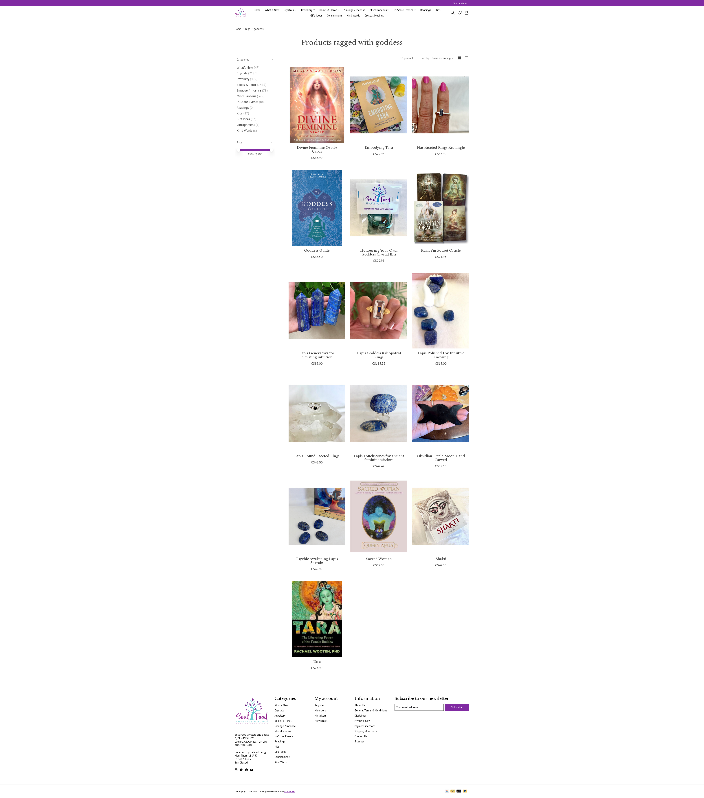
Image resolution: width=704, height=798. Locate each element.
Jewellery (243, 79)
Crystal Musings (374, 15)
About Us (360, 705)
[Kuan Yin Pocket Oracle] (440, 208)
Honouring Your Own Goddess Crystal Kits (378, 252)
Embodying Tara (379, 148)
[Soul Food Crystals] (240, 13)
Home (257, 10)
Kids (438, 10)
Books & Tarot (246, 85)
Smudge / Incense (354, 10)
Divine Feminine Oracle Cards (317, 150)
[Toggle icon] (452, 12)
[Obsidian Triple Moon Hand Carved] (440, 413)
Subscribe (457, 707)
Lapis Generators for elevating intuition (317, 355)
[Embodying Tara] (378, 105)
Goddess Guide (317, 251)
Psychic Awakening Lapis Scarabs (317, 561)
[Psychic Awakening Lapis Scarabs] (317, 516)
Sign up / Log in (460, 3)
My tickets (321, 715)
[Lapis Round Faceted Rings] (317, 413)
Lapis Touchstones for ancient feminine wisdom (379, 458)
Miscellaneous (246, 96)
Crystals (242, 73)
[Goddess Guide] (317, 208)
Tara (317, 662)
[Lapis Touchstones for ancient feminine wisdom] (378, 413)
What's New (272, 10)
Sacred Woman (379, 559)
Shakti (441, 559)
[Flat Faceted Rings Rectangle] (440, 105)
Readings (425, 10)
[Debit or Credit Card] (458, 791)
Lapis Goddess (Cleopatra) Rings (379, 355)
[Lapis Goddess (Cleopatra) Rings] (378, 310)
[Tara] (317, 619)
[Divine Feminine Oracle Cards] (317, 105)
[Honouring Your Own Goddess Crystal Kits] (378, 208)
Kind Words (353, 15)
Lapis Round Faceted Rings (317, 456)
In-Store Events (247, 102)
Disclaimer (360, 715)
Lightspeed (289, 791)
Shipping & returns (366, 731)
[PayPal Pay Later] (465, 791)
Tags (247, 29)
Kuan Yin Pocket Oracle (441, 251)
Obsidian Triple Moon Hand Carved (441, 458)
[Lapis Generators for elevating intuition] (317, 310)
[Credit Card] (447, 791)
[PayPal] (452, 791)
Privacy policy (362, 720)
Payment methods (365, 726)
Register (319, 705)
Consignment (334, 15)
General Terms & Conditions (371, 710)
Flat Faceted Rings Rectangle (441, 148)
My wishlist (321, 720)
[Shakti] (440, 516)
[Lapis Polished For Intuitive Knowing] (440, 310)
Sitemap (359, 741)
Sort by (425, 58)
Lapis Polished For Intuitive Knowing (441, 355)
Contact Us (361, 736)
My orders (320, 710)
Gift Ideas (316, 15)
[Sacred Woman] (378, 516)
